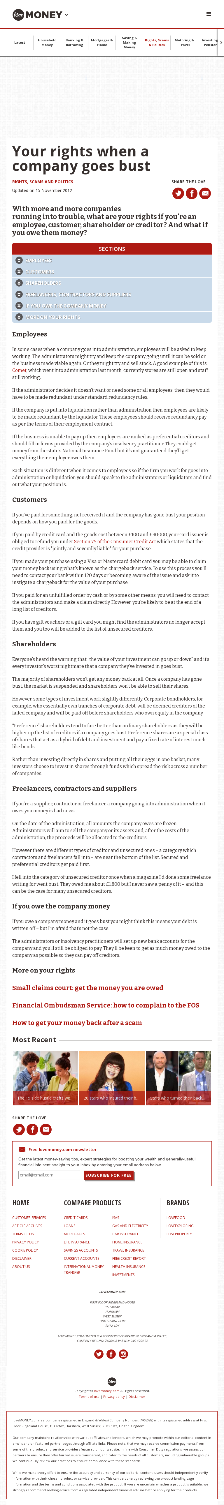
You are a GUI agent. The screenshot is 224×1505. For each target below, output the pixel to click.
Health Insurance (128, 1266)
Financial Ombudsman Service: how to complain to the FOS (106, 1005)
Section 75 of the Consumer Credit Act (115, 541)
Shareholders (43, 283)
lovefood (176, 1217)
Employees (38, 260)
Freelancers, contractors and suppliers (78, 294)
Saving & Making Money (129, 42)
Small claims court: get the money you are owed (87, 988)
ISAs (115, 1217)
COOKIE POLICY (25, 1250)
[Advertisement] (112, 97)
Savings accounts (81, 1250)
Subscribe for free (108, 1175)
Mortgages (74, 1233)
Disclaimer (137, 1396)
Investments (123, 1274)
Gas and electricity (130, 1225)
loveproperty (179, 1233)
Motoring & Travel (184, 42)
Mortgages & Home (102, 42)
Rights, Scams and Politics (42, 181)
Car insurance (125, 1233)
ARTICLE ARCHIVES (27, 1225)
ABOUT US (21, 1266)
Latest (19, 42)
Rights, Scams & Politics (157, 42)
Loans (69, 1225)
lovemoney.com (107, 1390)
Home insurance (127, 1242)
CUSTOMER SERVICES (29, 1217)
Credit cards (76, 1217)
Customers (39, 271)
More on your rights (52, 317)
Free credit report (129, 1258)
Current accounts (81, 1258)
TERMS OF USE (23, 1233)
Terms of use (89, 1396)
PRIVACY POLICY (25, 1242)
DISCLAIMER (22, 1258)
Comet (19, 370)
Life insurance (77, 1242)
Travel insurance (128, 1250)
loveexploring (180, 1225)
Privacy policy (114, 1396)
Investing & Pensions (211, 42)
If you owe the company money (65, 305)
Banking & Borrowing (74, 42)
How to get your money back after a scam (77, 1023)
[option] (45, 1078)
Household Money (47, 42)
